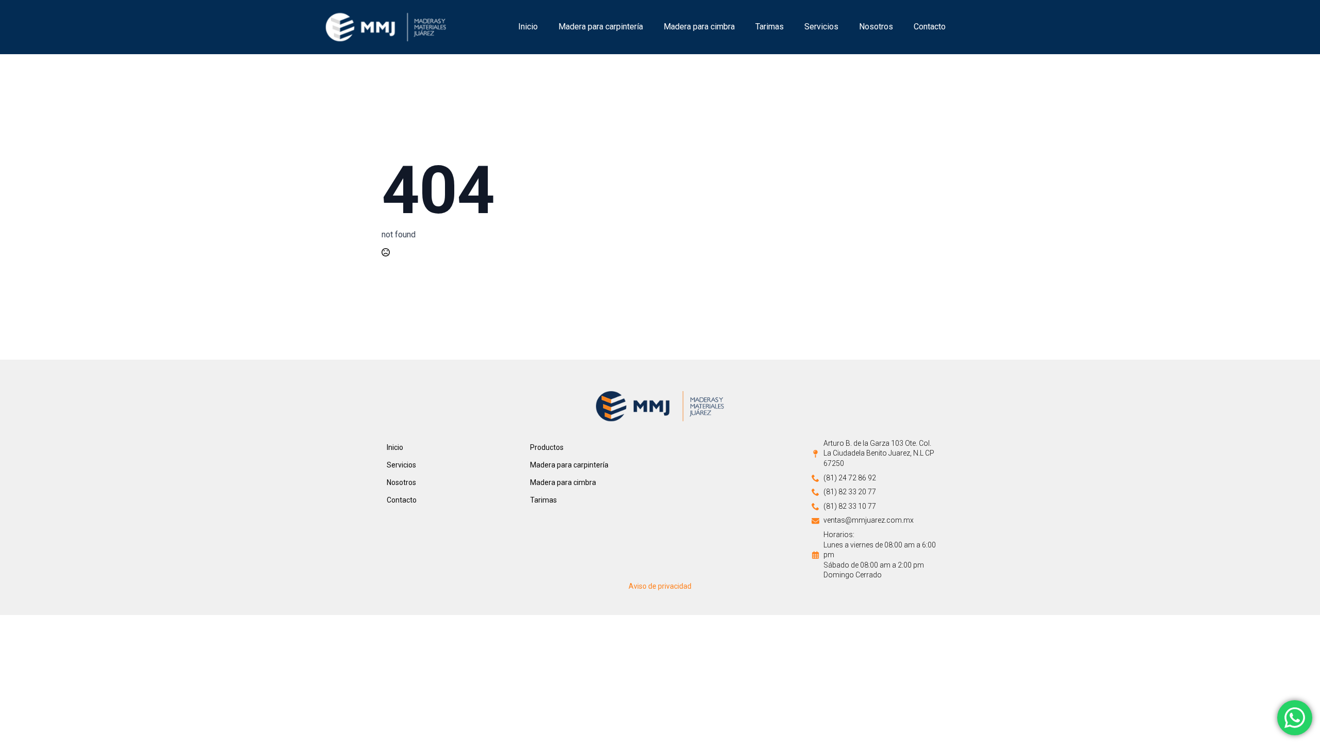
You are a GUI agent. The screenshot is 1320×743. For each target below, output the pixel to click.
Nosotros (876, 26)
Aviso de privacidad (660, 586)
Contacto (930, 26)
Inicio (528, 26)
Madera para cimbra (699, 26)
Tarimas (769, 26)
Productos (547, 447)
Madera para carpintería (600, 26)
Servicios (821, 26)
